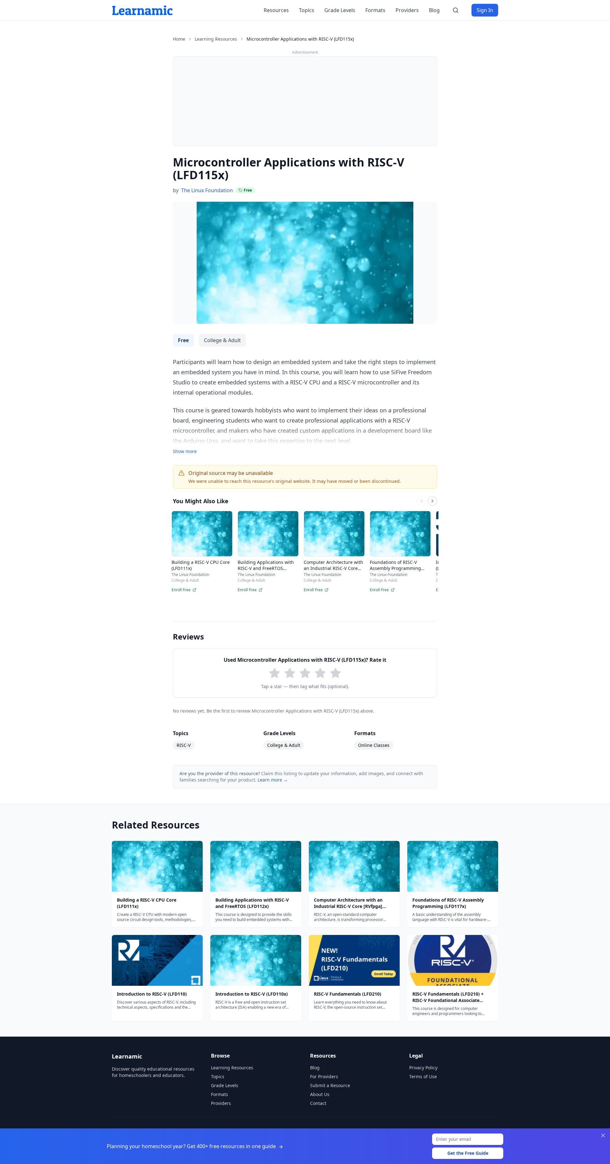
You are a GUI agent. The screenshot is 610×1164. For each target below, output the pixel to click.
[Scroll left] (421, 501)
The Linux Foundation (207, 190)
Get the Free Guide (467, 1153)
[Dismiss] (603, 1135)
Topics (306, 10)
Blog (434, 10)
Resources (276, 10)
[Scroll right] (432, 501)
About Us (319, 1094)
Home (179, 39)
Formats (375, 10)
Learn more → (273, 780)
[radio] (274, 673)
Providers (407, 10)
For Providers (324, 1076)
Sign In (485, 10)
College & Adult (283, 745)
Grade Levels (339, 10)
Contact (318, 1103)
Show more (185, 451)
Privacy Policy (423, 1068)
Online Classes (374, 745)
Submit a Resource (330, 1085)
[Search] (455, 10)
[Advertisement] (305, 101)
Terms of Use (423, 1076)
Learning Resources (216, 39)
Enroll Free (181, 589)
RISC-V (184, 745)
